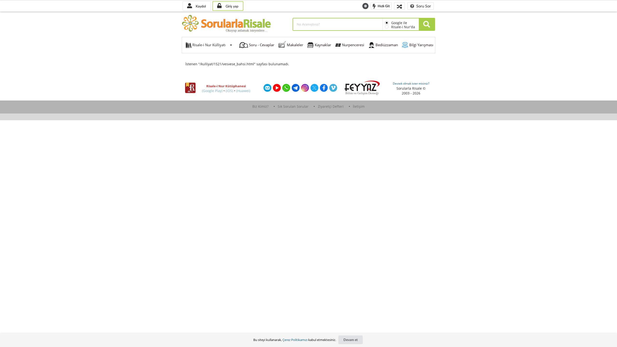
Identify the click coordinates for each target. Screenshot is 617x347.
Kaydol (200, 6)
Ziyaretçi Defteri (331, 106)
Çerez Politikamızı (295, 340)
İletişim (359, 106)
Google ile (399, 23)
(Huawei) (243, 90)
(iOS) (229, 90)
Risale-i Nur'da (403, 27)
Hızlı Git (383, 6)
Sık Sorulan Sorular (293, 106)
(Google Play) (212, 90)
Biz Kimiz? (260, 106)
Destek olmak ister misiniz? (411, 83)
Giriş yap (231, 6)
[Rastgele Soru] (399, 6)
